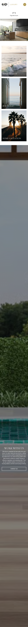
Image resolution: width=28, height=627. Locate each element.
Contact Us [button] (14, 468)
